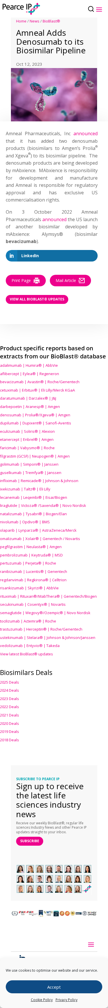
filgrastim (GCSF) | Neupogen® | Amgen (35, 456)
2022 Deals (9, 706)
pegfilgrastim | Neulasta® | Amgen (31, 546)
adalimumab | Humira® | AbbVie (29, 365)
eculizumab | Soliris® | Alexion (27, 431)
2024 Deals (9, 690)
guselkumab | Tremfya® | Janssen (30, 472)
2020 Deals (9, 723)
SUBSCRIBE (29, 840)
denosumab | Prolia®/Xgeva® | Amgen (35, 415)
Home (21, 21)
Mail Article (66, 280)
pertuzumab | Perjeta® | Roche (28, 563)
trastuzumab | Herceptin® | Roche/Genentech (41, 629)
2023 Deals (9, 698)
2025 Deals (9, 682)
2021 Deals (9, 715)
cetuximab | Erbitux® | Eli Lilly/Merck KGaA (37, 390)
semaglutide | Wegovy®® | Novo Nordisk (45, 612)
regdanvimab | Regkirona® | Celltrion (33, 579)
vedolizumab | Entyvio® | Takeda (30, 645)
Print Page (21, 280)
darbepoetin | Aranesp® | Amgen (30, 406)
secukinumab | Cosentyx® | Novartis (33, 604)
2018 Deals (9, 739)
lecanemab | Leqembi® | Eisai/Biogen (33, 497)
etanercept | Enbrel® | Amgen (27, 439)
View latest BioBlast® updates (26, 654)
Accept (54, 987)
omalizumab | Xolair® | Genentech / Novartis (40, 538)
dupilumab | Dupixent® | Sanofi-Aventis (35, 423)
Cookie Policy (42, 999)
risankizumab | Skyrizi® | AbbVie (29, 587)
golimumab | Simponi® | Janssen (29, 464)
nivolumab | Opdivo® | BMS (25, 521)
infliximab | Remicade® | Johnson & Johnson (39, 480)
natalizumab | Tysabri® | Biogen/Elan (33, 513)
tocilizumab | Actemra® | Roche (28, 621)
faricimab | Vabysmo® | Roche (27, 447)
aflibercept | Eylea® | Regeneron (29, 373)
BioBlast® (51, 21)
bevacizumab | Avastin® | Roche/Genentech (39, 381)
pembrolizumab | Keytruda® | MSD (31, 555)
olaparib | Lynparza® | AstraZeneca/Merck (38, 530)
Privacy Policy (66, 999)
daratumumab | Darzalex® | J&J (28, 398)
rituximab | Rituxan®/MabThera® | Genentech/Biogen (48, 596)
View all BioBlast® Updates (37, 299)
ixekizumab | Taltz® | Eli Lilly (25, 489)
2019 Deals (9, 731)
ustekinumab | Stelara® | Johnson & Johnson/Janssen (47, 637)
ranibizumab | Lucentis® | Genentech (33, 571)
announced (85, 133)
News (34, 21)
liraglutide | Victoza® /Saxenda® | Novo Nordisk (43, 505)
